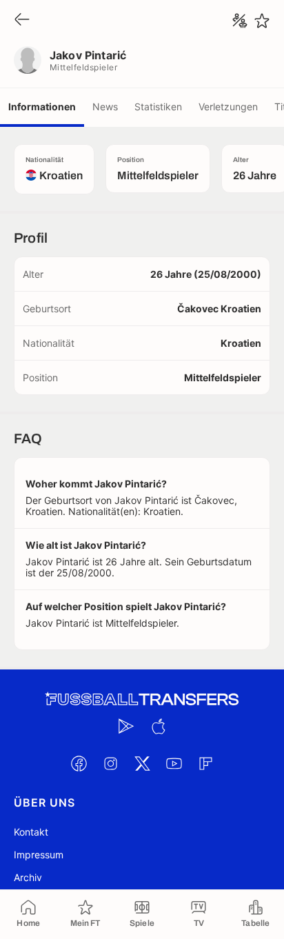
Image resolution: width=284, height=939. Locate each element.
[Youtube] (173, 763)
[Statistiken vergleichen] (240, 20)
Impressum (38, 854)
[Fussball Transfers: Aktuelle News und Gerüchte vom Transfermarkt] (142, 699)
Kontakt (31, 832)
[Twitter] (142, 763)
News (105, 106)
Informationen (42, 106)
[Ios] (158, 726)
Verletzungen (228, 106)
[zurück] (22, 20)
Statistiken (158, 106)
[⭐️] (262, 20)
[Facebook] (78, 763)
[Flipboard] (205, 763)
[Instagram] (110, 763)
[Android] (126, 726)
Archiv (28, 877)
